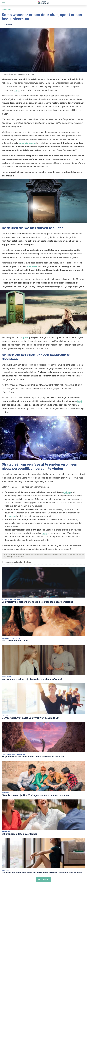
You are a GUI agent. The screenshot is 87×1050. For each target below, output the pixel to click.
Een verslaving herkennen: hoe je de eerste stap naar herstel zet (37, 601)
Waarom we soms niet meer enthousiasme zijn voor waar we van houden (42, 872)
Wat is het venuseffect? (15, 640)
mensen (11, 516)
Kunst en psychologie (11, 638)
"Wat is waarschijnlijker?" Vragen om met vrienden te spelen (35, 795)
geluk (25, 337)
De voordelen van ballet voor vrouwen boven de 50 (30, 718)
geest (44, 533)
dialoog (67, 492)
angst (17, 90)
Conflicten (6, 677)
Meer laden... (44, 879)
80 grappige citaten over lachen (19, 834)
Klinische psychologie (11, 599)
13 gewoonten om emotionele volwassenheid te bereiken (33, 756)
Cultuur (5, 715)
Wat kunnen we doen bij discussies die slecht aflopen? (32, 679)
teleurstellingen (27, 143)
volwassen (32, 266)
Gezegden (6, 793)
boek (79, 401)
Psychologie (6, 9)
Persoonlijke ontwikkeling (13, 754)
